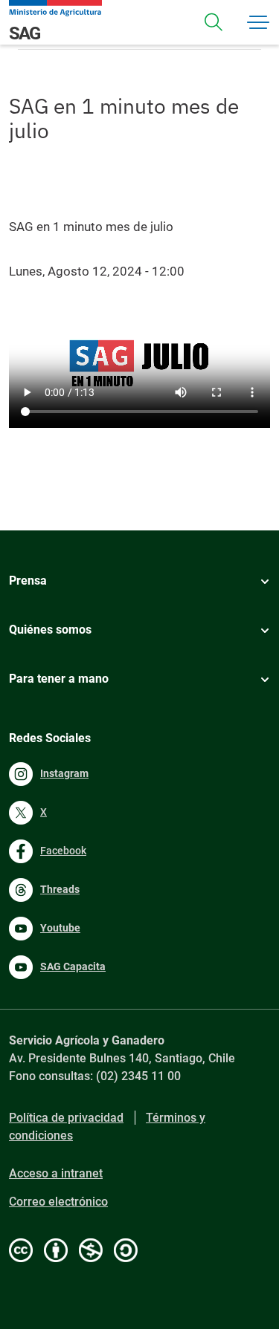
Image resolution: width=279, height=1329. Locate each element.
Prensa (28, 580)
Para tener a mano (59, 679)
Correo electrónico (58, 1202)
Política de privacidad (66, 1118)
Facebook (63, 851)
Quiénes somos (50, 630)
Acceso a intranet (56, 1173)
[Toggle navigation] (213, 22)
